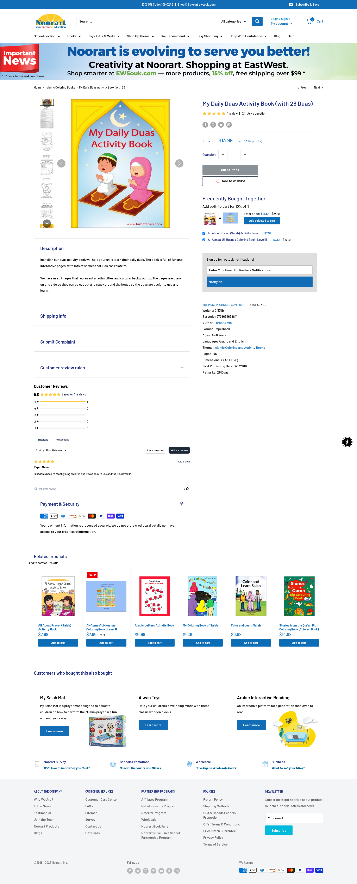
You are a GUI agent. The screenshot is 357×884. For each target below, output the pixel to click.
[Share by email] (229, 124)
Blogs (38, 833)
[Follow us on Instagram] (146, 870)
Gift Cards (92, 833)
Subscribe (278, 830)
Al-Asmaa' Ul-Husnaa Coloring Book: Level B (237, 239)
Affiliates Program (154, 799)
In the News (42, 806)
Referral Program (153, 813)
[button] (47, 103)
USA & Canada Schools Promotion (219, 815)
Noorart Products (46, 826)
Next (317, 87)
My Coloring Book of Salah (200, 625)
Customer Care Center (101, 799)
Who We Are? (43, 799)
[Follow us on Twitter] (138, 870)
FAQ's (89, 806)
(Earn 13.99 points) (249, 141)
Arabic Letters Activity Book (154, 625)
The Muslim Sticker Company (223, 305)
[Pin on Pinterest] (213, 124)
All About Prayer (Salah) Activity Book (233, 233)
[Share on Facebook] (205, 124)
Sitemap (91, 813)
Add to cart (58, 642)
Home (38, 87)
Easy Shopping (207, 36)
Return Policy (213, 799)
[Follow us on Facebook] (130, 870)
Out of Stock (230, 170)
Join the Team (44, 819)
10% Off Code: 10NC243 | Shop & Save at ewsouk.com (178, 4)
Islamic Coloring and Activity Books (239, 347)
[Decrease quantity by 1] (223, 154)
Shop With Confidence (246, 36)
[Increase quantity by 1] (244, 154)
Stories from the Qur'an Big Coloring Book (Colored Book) (299, 627)
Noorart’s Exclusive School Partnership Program (160, 835)
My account (280, 23)
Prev (303, 87)
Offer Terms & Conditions (221, 824)
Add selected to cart (262, 220)
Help (291, 36)
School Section (45, 36)
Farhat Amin (223, 323)
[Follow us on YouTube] (161, 870)
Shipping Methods (216, 806)
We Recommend (173, 36)
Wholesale (149, 819)
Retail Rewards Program (158, 806)
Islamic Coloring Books (60, 87)
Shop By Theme (138, 36)
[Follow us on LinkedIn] (177, 870)
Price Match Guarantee (219, 831)
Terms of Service (215, 844)
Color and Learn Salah (246, 625)
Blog (277, 36)
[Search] (257, 21)
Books (71, 36)
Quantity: (209, 154)
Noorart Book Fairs (154, 826)
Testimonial (42, 813)
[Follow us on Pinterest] (153, 870)
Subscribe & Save (307, 4)
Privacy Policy (213, 837)
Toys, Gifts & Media (101, 36)
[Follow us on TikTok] (169, 870)
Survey (90, 819)
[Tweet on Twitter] (221, 124)
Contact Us (93, 826)
